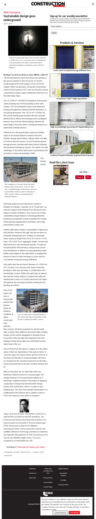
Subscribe (32, 478)
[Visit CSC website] (48, 494)
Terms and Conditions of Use (48, 471)
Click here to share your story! (31, 447)
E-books (63, 480)
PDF (88, 177)
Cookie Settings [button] (60, 513)
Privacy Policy (47, 478)
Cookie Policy (47, 487)
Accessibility (48, 482)
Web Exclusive (12, 12)
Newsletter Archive (63, 474)
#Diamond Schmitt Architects (17, 452)
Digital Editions (63, 469)
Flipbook (80, 177)
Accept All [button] (74, 513)
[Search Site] (5, 4)
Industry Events (63, 485)
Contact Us (32, 473)
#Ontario (8, 455)
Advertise (32, 469)
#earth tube (38, 452)
